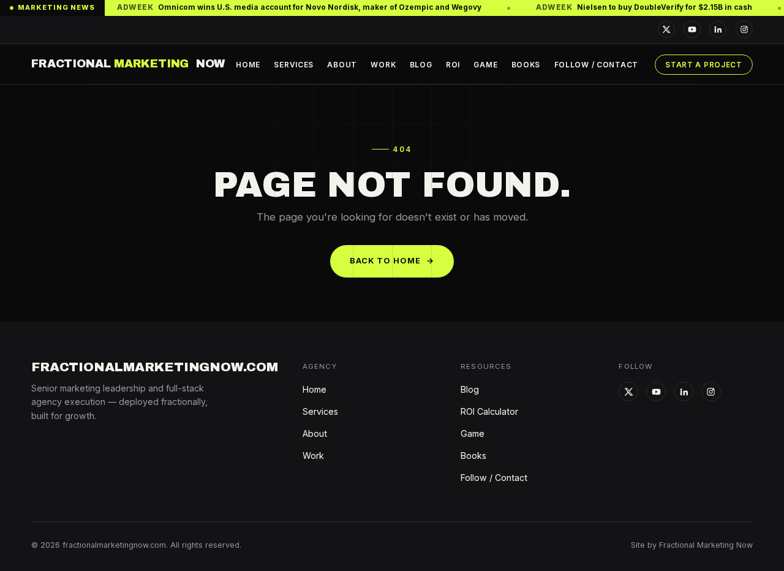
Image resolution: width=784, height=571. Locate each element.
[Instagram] (744, 29)
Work (383, 65)
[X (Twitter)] (666, 29)
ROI (453, 65)
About (342, 65)
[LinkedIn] (717, 29)
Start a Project (703, 65)
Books (526, 65)
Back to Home (392, 260)
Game (485, 65)
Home (248, 65)
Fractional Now (128, 64)
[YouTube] (692, 29)
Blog (421, 65)
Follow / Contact (596, 65)
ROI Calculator (489, 411)
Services (294, 65)
